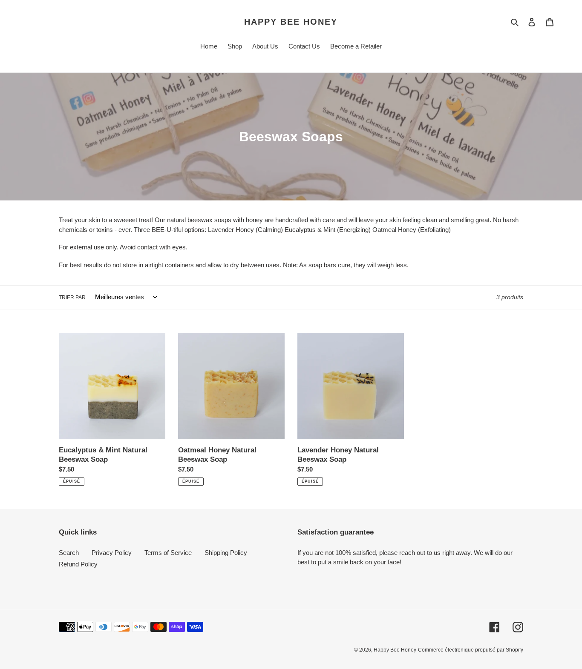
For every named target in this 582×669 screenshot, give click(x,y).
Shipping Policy (226, 552)
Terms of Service (168, 552)
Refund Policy (78, 564)
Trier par (72, 297)
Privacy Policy (112, 552)
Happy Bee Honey (290, 21)
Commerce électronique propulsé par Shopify (470, 650)
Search (69, 552)
